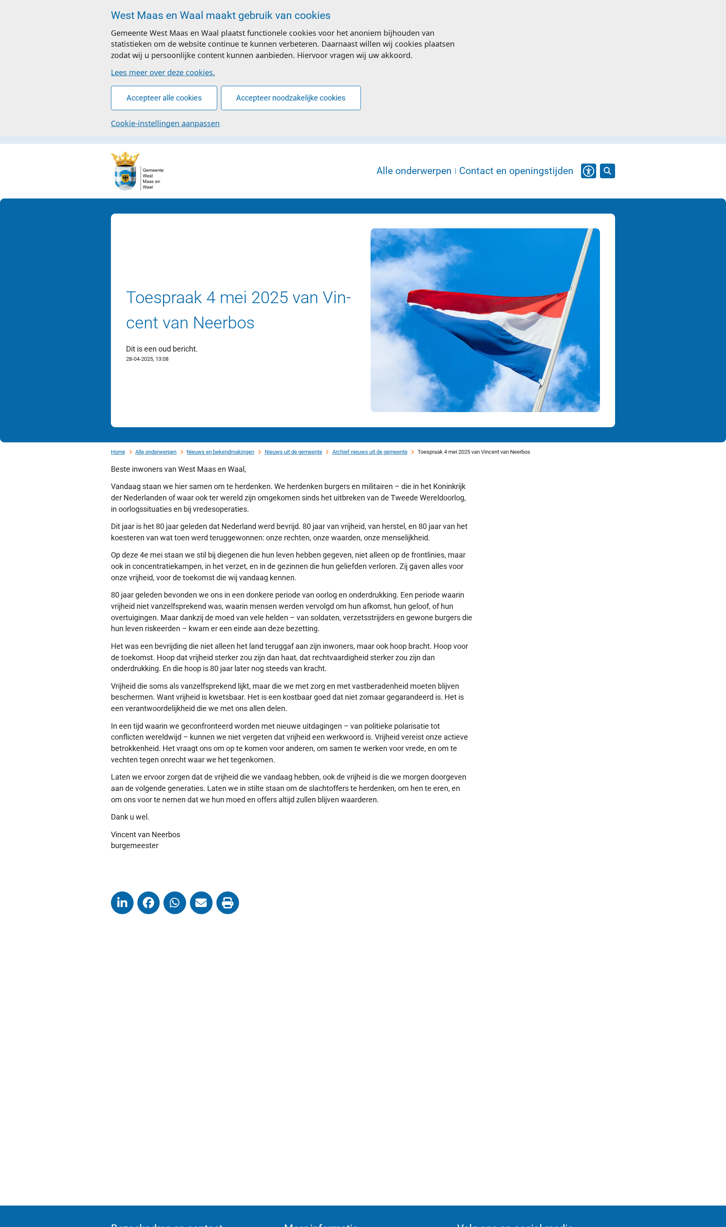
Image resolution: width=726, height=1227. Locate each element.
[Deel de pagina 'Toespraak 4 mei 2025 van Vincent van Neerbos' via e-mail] (201, 902)
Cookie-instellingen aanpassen (165, 123)
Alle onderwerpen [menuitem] (414, 171)
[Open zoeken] (607, 171)
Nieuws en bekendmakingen (220, 452)
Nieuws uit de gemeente (293, 452)
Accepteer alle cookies (164, 97)
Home (118, 452)
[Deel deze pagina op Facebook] (148, 902)
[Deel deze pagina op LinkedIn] (122, 902)
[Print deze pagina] (227, 902)
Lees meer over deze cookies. (163, 72)
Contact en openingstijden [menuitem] (516, 171)
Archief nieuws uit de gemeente (370, 452)
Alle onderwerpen (155, 452)
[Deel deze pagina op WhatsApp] (174, 902)
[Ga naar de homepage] (137, 171)
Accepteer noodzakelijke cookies (290, 97)
